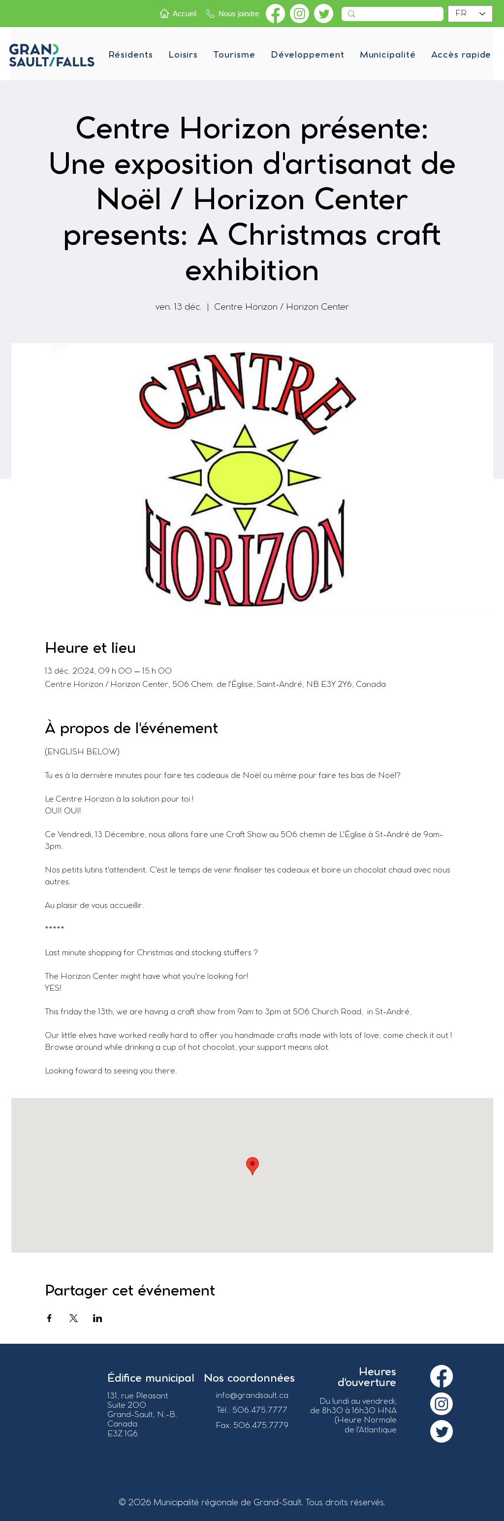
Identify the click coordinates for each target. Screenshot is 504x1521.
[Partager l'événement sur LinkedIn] (97, 1318)
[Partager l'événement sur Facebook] (49, 1318)
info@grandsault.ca (252, 1395)
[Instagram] (299, 13)
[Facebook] (275, 13)
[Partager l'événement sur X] (73, 1318)
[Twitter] (323, 13)
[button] (130, 55)
